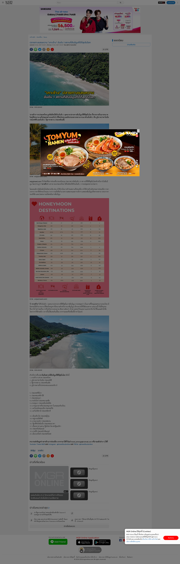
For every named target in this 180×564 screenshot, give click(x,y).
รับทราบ (171, 538)
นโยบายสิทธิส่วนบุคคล (133, 541)
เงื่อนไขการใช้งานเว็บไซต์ (150, 539)
